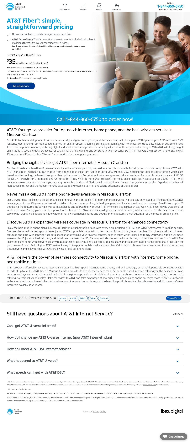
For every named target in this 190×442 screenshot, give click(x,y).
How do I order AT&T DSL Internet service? (39, 349)
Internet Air (116, 9)
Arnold (72, 298)
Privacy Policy (99, 411)
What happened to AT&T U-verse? (32, 360)
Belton (93, 298)
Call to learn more (21, 86)
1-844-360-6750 (170, 6)
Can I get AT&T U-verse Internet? (31, 326)
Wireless (83, 9)
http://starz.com (149, 385)
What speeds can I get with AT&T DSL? (36, 372)
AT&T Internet (65, 9)
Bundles (99, 9)
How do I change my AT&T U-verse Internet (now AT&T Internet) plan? (59, 337)
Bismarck (104, 298)
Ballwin (83, 298)
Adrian (62, 298)
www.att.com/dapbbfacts (36, 78)
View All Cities (173, 298)
